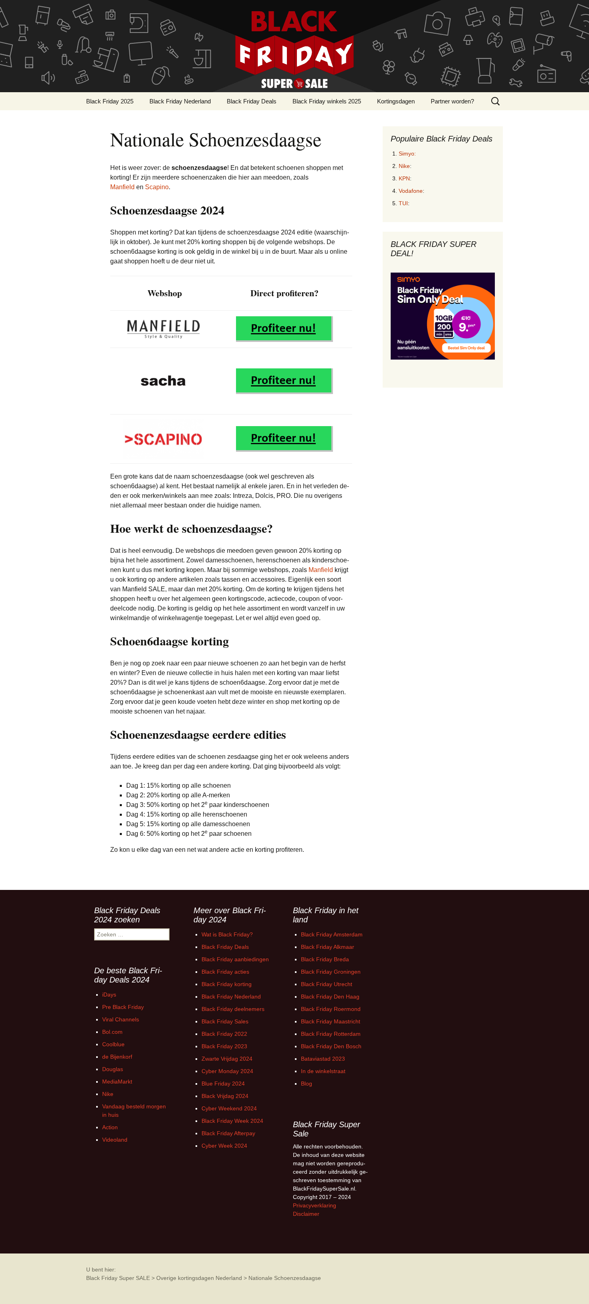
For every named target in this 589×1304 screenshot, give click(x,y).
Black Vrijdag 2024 (225, 1096)
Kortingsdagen (396, 101)
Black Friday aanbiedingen (235, 959)
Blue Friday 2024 (223, 1083)
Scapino (157, 187)
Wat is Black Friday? (227, 934)
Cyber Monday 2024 (227, 1071)
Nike (404, 166)
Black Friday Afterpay (228, 1133)
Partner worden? (452, 101)
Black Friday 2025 (109, 101)
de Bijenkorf (117, 1056)
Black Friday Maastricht (330, 1021)
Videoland (114, 1139)
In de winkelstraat (323, 1071)
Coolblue (113, 1044)
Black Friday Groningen (331, 971)
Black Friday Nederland (180, 101)
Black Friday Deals (251, 101)
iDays (109, 994)
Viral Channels (120, 1019)
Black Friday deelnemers (233, 1009)
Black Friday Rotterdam (331, 1034)
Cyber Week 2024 (224, 1145)
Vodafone (411, 191)
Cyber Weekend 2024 (229, 1108)
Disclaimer (306, 1214)
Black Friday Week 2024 (232, 1121)
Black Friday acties (225, 971)
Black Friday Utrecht (326, 984)
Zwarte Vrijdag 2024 (227, 1058)
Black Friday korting (227, 984)
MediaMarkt (117, 1081)
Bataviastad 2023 (323, 1058)
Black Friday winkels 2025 (326, 101)
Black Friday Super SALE (118, 1278)
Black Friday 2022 (224, 1034)
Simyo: (407, 153)
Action (110, 1127)
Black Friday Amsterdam (332, 934)
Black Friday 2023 (224, 1046)
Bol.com (112, 1032)
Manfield (122, 187)
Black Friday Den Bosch (331, 1046)
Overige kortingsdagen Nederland (199, 1278)
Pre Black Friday (123, 1007)
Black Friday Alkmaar (327, 947)
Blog (306, 1083)
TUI (403, 203)
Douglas (112, 1069)
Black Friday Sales (225, 1021)
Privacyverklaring (314, 1205)
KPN (404, 178)
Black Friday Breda (325, 959)
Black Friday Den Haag (330, 996)
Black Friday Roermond (331, 1009)
